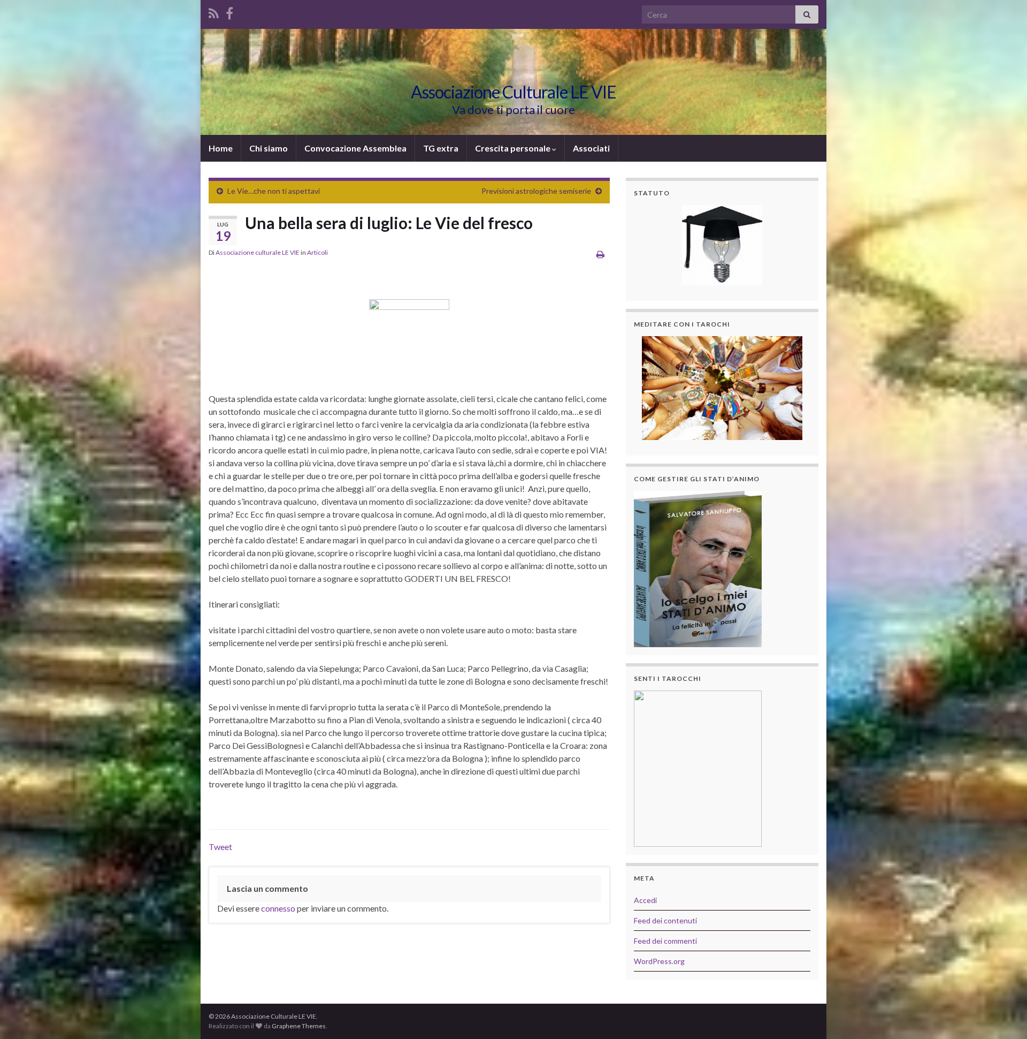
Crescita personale (513, 148)
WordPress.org (659, 961)
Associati (591, 148)
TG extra (440, 148)
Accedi (645, 900)
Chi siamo (268, 148)
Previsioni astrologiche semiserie (536, 190)
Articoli (317, 252)
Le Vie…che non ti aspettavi (273, 190)
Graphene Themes (299, 1026)
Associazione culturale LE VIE (258, 252)
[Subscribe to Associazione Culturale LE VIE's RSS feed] (214, 11)
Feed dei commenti (665, 940)
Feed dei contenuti (665, 920)
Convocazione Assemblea (355, 148)
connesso (278, 908)
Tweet (220, 846)
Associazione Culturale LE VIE (513, 91)
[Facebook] (229, 11)
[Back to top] (1003, 1015)
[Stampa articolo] (600, 254)
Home (221, 148)
